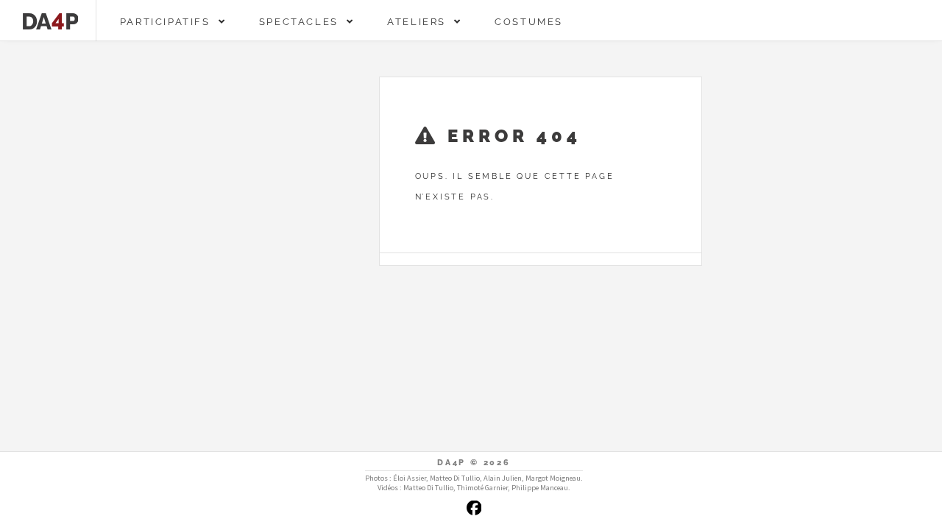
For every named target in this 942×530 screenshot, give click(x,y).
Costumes (529, 21)
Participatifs (169, 21)
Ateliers (420, 21)
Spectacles (303, 21)
